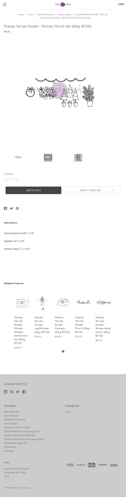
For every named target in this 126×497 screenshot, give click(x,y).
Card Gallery (11, 423)
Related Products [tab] (14, 283)
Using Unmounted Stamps (19, 435)
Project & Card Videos (17, 427)
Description (10, 222)
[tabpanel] (22, 321)
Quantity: (9, 173)
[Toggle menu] (4, 4)
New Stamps (11, 411)
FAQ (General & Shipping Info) (22, 431)
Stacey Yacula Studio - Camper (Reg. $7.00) (62, 325)
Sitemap (9, 450)
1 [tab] (63, 351)
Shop (68, 411)
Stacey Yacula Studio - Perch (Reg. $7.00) (82, 325)
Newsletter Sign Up (15, 443)
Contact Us (10, 446)
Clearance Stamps (14, 419)
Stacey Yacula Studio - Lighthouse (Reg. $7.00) (41, 325)
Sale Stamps (11, 415)
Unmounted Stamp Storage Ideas (23, 439)
